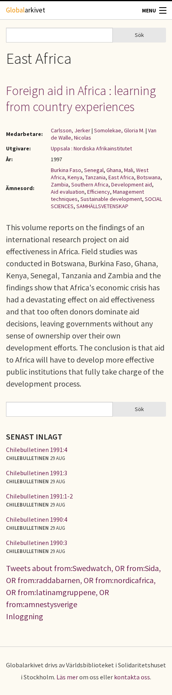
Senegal (94, 170)
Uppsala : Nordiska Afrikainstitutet (91, 148)
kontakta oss (132, 677)
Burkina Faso (66, 170)
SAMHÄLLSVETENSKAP (102, 206)
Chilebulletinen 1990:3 (36, 543)
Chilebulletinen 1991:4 (36, 450)
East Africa (121, 177)
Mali (128, 170)
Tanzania (95, 177)
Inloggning (24, 616)
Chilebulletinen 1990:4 (36, 519)
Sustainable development (111, 199)
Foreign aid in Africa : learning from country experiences (81, 99)
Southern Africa (89, 184)
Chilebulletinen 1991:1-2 (39, 496)
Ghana (113, 170)
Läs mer (67, 677)
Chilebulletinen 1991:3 (36, 473)
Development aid (131, 184)
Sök (139, 34)
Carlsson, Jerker (70, 130)
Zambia (59, 184)
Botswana (148, 177)
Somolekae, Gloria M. (119, 130)
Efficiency (98, 191)
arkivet (25, 10)
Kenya (75, 177)
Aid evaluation (67, 191)
